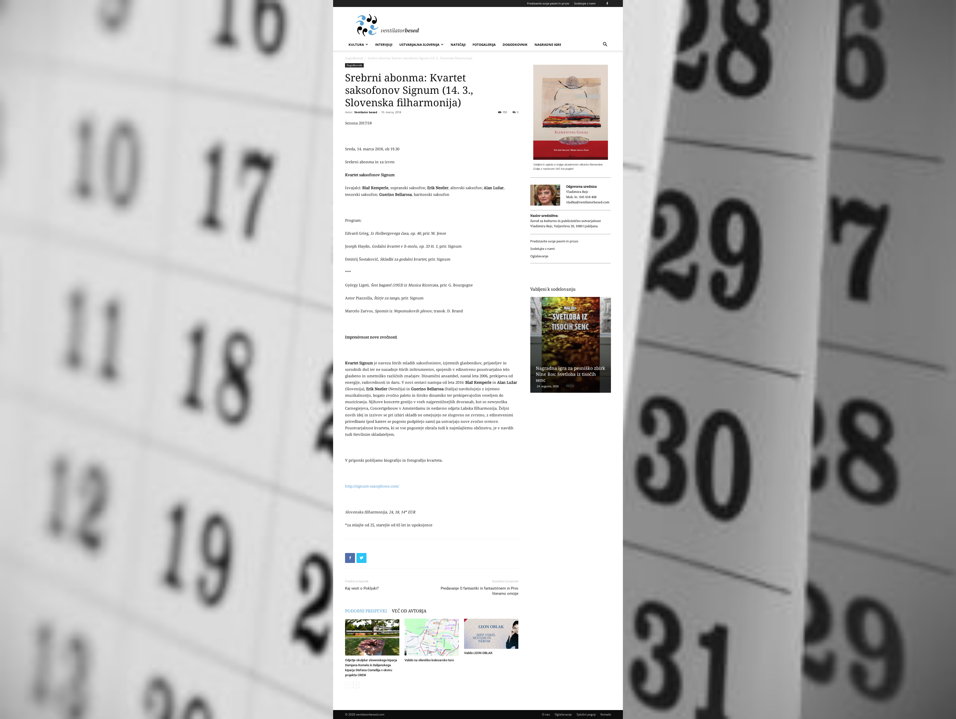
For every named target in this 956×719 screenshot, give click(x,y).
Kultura (356, 44)
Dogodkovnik (515, 44)
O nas (546, 714)
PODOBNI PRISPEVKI (366, 611)
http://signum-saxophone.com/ (372, 486)
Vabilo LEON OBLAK (478, 653)
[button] (605, 45)
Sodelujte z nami (585, 3)
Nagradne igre (548, 44)
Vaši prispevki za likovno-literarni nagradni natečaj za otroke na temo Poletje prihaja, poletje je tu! (568, 371)
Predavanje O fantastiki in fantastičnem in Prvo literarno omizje (479, 591)
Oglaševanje (539, 256)
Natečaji (458, 44)
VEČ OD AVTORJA (409, 611)
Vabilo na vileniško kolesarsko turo (429, 660)
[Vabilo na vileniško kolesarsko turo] (432, 637)
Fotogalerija (484, 44)
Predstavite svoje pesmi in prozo (548, 3)
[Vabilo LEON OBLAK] (491, 634)
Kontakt (605, 714)
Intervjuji (383, 44)
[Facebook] (607, 3)
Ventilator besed (365, 112)
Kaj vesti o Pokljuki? (362, 588)
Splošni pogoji (586, 714)
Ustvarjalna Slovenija (419, 44)
